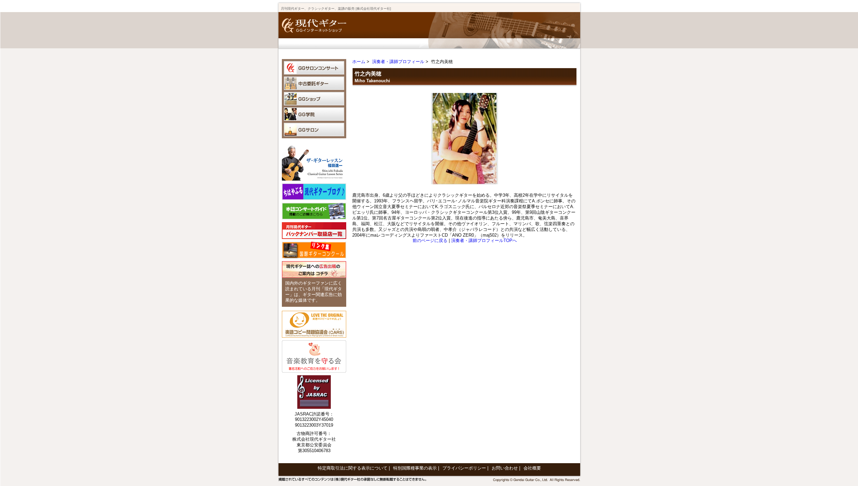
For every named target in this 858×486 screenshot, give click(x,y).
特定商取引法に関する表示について (352, 468)
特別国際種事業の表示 (415, 468)
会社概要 (532, 468)
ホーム (358, 61)
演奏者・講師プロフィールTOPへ (484, 240)
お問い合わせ (505, 468)
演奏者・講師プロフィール (398, 61)
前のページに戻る (430, 240)
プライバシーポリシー (464, 468)
